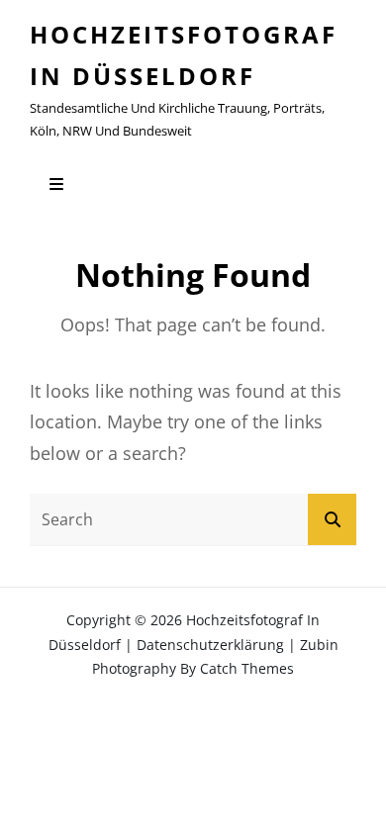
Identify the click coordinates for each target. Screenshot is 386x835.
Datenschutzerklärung (210, 644)
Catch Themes (247, 668)
